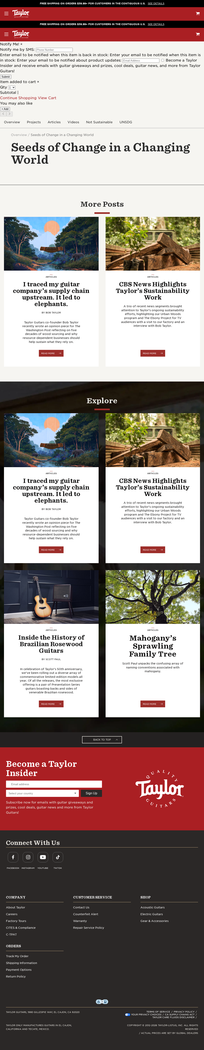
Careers (11, 914)
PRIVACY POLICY (184, 1011)
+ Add (5, 109)
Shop (145, 897)
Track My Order (17, 956)
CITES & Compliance (21, 927)
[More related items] (9, 114)
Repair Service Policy (88, 927)
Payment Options (18, 969)
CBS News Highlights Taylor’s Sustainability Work (153, 291)
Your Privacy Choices (146, 1014)
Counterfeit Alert (85, 914)
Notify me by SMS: (17, 49)
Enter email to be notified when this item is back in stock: (55, 55)
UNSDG (126, 122)
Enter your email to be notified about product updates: (70, 60)
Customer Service (92, 897)
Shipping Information (21, 963)
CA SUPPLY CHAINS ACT (179, 1014)
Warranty (80, 921)
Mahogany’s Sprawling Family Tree (152, 646)
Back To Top (102, 739)
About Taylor (15, 907)
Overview (12, 122)
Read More (48, 353)
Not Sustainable (99, 122)
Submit (6, 76)
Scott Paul (53, 659)
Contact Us (81, 907)
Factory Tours (16, 921)
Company (16, 897)
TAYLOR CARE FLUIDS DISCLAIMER (173, 1017)
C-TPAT (11, 934)
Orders (13, 946)
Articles (54, 122)
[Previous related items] (3, 114)
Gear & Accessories (154, 921)
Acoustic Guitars (152, 907)
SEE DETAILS (156, 3)
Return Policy (16, 976)
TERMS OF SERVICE (158, 1011)
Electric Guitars (151, 914)
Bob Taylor (53, 312)
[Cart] (198, 13)
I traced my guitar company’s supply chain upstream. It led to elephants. (51, 294)
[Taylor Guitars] (20, 14)
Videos (73, 122)
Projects (34, 122)
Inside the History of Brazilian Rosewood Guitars (51, 644)
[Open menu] (6, 13)
